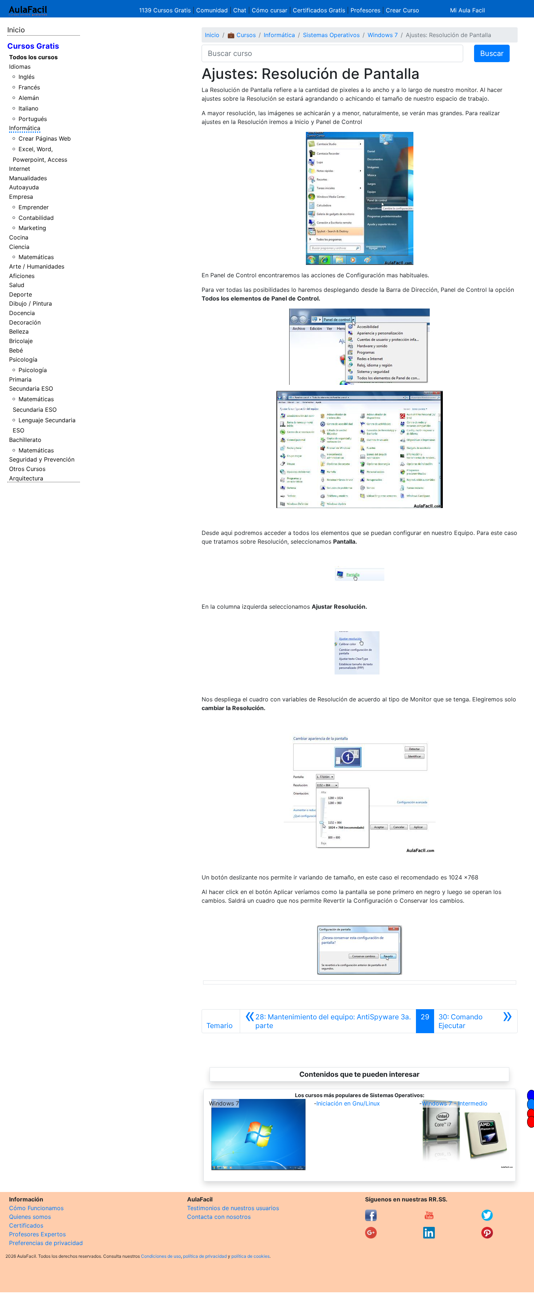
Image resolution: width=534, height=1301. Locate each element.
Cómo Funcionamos (36, 1208)
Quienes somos (30, 1216)
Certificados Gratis (319, 10)
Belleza (19, 331)
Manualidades (28, 178)
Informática (24, 128)
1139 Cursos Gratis (166, 10)
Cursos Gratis (33, 46)
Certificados (26, 1225)
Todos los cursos (33, 57)
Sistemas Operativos (331, 35)
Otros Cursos (27, 468)
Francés (29, 87)
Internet (19, 168)
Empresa (21, 196)
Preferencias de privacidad (46, 1242)
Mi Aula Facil (467, 10)
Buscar (491, 53)
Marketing (32, 227)
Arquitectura (26, 478)
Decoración (25, 322)
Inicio (16, 29)
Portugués (33, 118)
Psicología (23, 359)
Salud (16, 285)
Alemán (29, 97)
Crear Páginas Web (45, 138)
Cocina (18, 237)
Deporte (20, 294)
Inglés (27, 76)
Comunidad (212, 10)
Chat (239, 10)
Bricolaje (21, 341)
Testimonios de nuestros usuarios (233, 1208)
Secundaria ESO (31, 388)
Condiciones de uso (161, 1256)
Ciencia (19, 246)
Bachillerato (25, 439)
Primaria (20, 379)
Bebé (16, 350)
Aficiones (22, 275)
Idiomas (20, 66)
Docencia (22, 313)
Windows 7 (383, 35)
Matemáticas (36, 257)
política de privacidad (205, 1256)
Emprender (34, 207)
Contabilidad (36, 217)
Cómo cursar (269, 10)
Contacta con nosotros (219, 1216)
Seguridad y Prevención (41, 459)
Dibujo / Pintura (30, 303)
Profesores (365, 10)
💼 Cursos (241, 35)
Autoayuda (24, 187)
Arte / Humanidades (36, 266)
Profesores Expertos (37, 1234)
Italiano (29, 108)
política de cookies (250, 1256)
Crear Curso (402, 10)
